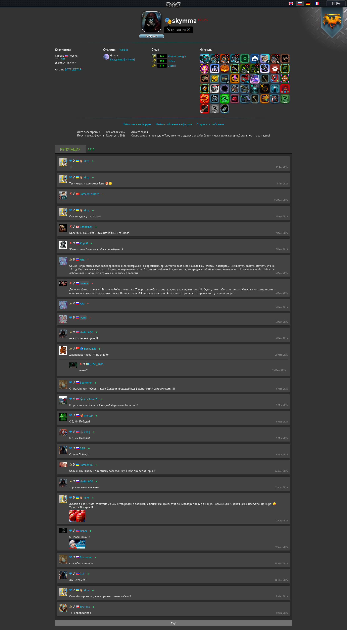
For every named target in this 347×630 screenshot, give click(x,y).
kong (87, 432)
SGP (82, 448)
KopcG (84, 243)
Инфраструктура (177, 56)
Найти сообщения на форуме (174, 124)
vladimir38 (86, 332)
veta (82, 259)
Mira (86, 161)
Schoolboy (86, 226)
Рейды (171, 60)
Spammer (86, 382)
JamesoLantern (89, 193)
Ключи (123, 49)
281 (63, 59)
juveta (84, 283)
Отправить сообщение (210, 124)
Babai (83, 530)
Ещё (173, 623)
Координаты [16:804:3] (122, 59)
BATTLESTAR (73, 69)
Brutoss (85, 606)
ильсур (88, 415)
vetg (83, 317)
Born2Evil (90, 348)
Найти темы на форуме (137, 124)
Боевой (172, 65)
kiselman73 (91, 399)
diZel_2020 (96, 364)
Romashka (86, 464)
